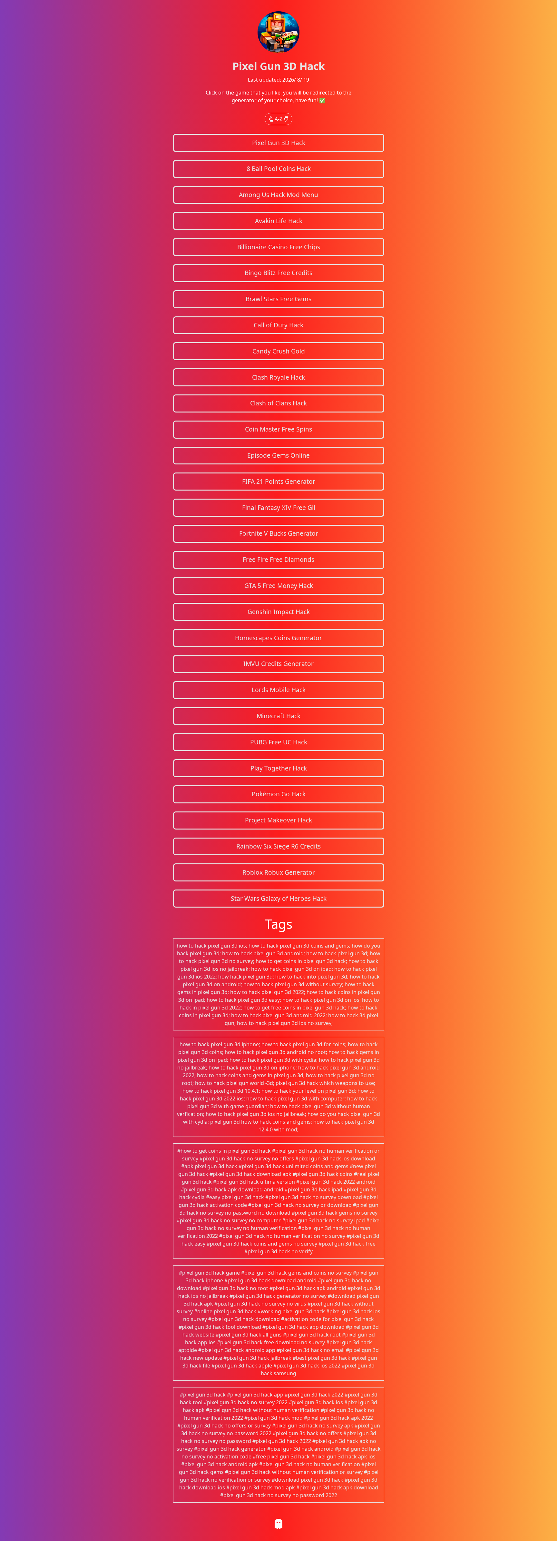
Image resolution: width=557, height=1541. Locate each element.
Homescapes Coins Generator (278, 637)
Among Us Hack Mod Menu (278, 194)
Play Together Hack (278, 768)
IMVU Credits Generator (278, 663)
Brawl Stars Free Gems (278, 298)
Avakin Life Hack (278, 220)
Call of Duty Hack (278, 325)
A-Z (278, 119)
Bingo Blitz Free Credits (278, 272)
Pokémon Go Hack (279, 794)
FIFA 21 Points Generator (278, 481)
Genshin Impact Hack (279, 611)
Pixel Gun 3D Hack (278, 142)
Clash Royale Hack (278, 377)
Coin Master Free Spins (278, 429)
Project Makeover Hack (278, 820)
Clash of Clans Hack (278, 403)
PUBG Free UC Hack (278, 742)
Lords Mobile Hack (279, 689)
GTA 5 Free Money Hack (278, 585)
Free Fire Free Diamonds (278, 559)
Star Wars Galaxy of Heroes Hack (279, 898)
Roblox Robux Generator (278, 872)
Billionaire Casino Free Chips (278, 247)
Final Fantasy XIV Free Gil (278, 507)
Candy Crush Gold (278, 351)
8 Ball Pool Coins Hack (279, 168)
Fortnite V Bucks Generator (278, 533)
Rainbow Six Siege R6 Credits (278, 846)
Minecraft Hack (278, 715)
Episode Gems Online (278, 455)
